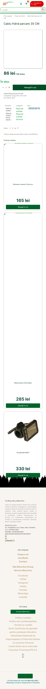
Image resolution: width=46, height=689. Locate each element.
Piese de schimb (20, 16)
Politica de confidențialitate (23, 621)
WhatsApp (23, 593)
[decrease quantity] (3, 87)
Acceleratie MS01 (23, 452)
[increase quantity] (9, 87)
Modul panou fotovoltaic (23, 383)
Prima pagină (8, 16)
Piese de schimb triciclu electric (8, 117)
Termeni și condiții (23, 625)
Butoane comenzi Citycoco (23, 184)
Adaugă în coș (23, 207)
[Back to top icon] (25, 676)
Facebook (23, 575)
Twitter (23, 586)
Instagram (23, 582)
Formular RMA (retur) (23, 611)
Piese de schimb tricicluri (19, 116)
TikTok (23, 579)
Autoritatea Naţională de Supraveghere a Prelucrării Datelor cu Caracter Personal (23, 639)
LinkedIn (23, 597)
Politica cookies (23, 618)
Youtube (23, 590)
